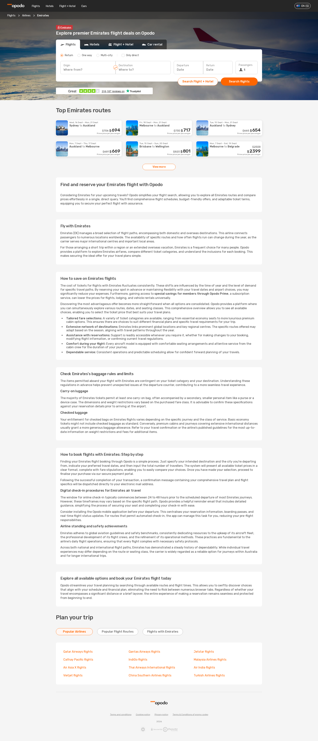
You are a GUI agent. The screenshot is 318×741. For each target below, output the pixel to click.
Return (210, 65)
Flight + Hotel (67, 6)
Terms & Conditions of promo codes (190, 714)
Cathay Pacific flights (78, 659)
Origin (66, 65)
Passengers (245, 65)
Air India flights (204, 667)
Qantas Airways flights (144, 651)
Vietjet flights (72, 675)
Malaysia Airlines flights (210, 659)
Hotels (50, 6)
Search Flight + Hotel (197, 81)
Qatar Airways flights (78, 651)
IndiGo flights (138, 659)
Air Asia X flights (74, 667)
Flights (36, 6)
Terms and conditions (120, 714)
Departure (183, 65)
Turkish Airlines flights (209, 675)
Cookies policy (143, 714)
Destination (126, 65)
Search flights (239, 81)
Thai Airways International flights (152, 667)
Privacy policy (161, 714)
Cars (84, 6)
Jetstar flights (204, 651)
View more (159, 166)
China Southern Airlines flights (150, 675)
